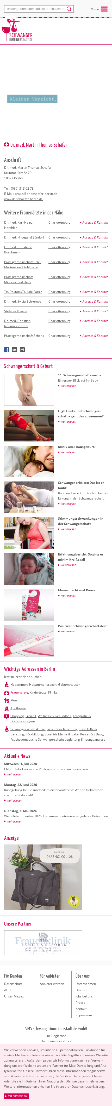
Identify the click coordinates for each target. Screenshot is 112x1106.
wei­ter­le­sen (14, 774)
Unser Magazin (15, 996)
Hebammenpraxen (43, 684)
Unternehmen (86, 984)
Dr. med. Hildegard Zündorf (24, 237)
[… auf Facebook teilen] (6, 350)
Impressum (84, 1015)
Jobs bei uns (84, 996)
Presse (80, 1002)
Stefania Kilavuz (15, 311)
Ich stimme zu (17, 1096)
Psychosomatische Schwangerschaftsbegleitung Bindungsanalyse (57, 739)
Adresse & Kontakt (95, 222)
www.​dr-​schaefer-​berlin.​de (23, 199)
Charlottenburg (59, 222)
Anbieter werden (52, 984)
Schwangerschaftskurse (27, 729)
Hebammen (19, 684)
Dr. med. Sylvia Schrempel (23, 301)
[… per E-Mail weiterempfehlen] (14, 350)
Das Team (83, 990)
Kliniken (53, 692)
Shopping (17, 716)
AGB (7, 990)
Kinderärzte (38, 692)
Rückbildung (34, 734)
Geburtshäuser (69, 684)
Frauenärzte (19, 692)
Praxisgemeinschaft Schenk (24, 335)
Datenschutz (13, 984)
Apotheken (18, 708)
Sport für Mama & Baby (62, 734)
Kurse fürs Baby (91, 734)
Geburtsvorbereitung (62, 729)
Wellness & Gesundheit (54, 716)
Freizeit (31, 716)
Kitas (13, 700)
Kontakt (81, 1009)
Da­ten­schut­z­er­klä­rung (88, 1086)
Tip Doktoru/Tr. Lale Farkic (23, 292)
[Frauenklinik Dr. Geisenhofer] (43, 942)
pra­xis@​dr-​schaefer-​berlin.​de (36, 193)
